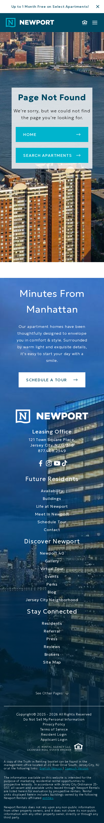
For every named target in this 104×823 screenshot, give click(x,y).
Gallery (52, 560)
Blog (52, 592)
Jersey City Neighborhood (52, 599)
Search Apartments (47, 155)
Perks (52, 584)
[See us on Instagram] (49, 463)
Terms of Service (54, 729)
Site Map (52, 662)
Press (52, 638)
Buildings (52, 498)
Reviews (52, 646)
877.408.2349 (52, 450)
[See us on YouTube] (57, 463)
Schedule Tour (52, 521)
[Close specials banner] (97, 6)
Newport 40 (52, 553)
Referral (52, 631)
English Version (51, 768)
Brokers (52, 654)
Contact (52, 529)
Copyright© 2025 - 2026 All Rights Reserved (54, 714)
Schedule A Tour (46, 379)
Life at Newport (52, 506)
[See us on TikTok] (64, 463)
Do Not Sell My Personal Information (54, 719)
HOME (30, 134)
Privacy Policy (54, 724)
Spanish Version (77, 768)
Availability (52, 490)
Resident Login (54, 734)
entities (48, 798)
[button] (52, 693)
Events (52, 576)
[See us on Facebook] (41, 463)
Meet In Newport (52, 514)
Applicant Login (54, 740)
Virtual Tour (52, 568)
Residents (52, 623)
